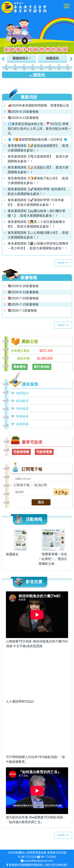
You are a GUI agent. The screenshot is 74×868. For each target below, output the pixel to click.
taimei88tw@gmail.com (38, 860)
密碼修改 (22, 416)
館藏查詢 (52, 58)
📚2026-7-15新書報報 (23, 304)
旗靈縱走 (12, 554)
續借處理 (22, 401)
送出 (41, 502)
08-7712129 (28, 856)
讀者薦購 (22, 424)
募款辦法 (19, 366)
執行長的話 (42, 366)
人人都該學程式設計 (20, 701)
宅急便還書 (44, 451)
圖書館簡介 (20, 58)
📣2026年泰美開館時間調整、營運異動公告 (38, 105)
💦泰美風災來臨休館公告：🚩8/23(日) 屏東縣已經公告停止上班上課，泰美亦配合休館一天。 (39, 128)
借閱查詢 (22, 393)
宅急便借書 (21, 451)
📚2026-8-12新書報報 (23, 117)
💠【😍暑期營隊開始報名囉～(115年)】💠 (37, 139)
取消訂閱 (40, 485)
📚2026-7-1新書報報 (22, 310)
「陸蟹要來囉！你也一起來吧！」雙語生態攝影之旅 (53, 558)
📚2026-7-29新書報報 (23, 298)
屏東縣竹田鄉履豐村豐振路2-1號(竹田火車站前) (38, 864)
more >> (63, 262)
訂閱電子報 (22, 485)
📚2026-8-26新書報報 (23, 111)
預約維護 (22, 408)
